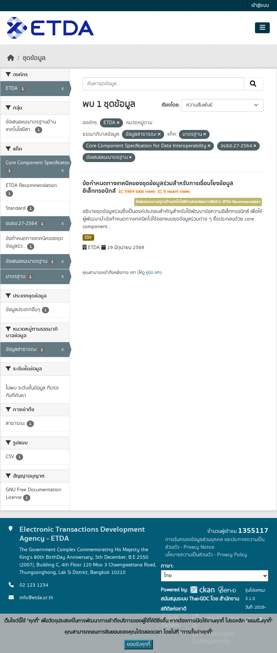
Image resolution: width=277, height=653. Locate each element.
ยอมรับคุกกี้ (138, 644)
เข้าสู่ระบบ (260, 5)
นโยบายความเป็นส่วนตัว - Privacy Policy (206, 554)
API (133, 272)
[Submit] (254, 83)
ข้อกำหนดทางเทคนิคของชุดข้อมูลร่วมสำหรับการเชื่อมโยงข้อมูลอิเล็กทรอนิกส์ (158, 187)
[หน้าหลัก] (10, 58)
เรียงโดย (170, 105)
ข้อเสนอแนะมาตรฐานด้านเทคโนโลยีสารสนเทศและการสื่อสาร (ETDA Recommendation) (198, 201)
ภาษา (166, 566)
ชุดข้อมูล (34, 58)
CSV (88, 237)
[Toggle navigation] (262, 27)
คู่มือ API (153, 272)
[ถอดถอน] (118, 123)
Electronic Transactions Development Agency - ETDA (82, 533)
